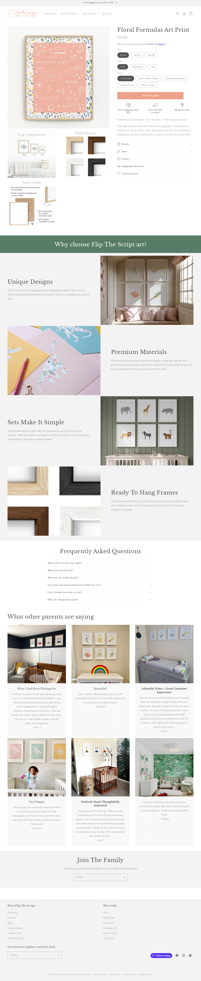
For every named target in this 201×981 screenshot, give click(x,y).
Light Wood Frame (148, 78)
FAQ (105, 912)
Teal (153, 66)
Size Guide (108, 917)
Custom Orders (15, 928)
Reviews (12, 917)
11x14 (137, 55)
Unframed (125, 78)
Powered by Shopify (83, 974)
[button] (70, 13)
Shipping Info (110, 928)
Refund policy (100, 974)
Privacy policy (115, 974)
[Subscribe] (124, 877)
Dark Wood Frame (175, 78)
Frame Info (108, 922)
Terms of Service (16, 938)
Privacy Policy (14, 933)
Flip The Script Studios (65, 974)
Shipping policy (146, 974)
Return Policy (110, 933)
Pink (122, 66)
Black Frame (148, 85)
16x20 (151, 55)
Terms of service (130, 974)
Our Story (12, 912)
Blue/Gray (138, 66)
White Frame (127, 85)
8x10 (123, 55)
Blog (10, 922)
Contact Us (108, 938)
